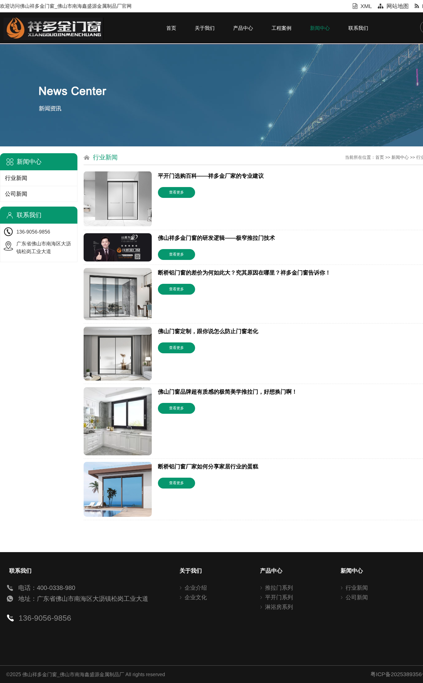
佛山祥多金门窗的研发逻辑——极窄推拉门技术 (216, 238)
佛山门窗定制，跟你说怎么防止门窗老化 (208, 331)
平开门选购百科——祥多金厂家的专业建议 (211, 176)
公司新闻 (16, 194)
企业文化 (196, 597)
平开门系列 (279, 597)
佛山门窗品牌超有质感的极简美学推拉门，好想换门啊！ (227, 392)
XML (366, 6)
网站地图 (397, 6)
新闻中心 (320, 28)
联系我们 (358, 28)
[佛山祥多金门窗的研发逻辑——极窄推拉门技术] (118, 247)
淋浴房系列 (279, 607)
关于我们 (205, 28)
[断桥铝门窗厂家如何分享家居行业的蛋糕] (118, 489)
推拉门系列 (279, 588)
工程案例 (281, 28)
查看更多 (176, 192)
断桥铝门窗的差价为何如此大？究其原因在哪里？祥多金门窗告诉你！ (244, 273)
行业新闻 (16, 178)
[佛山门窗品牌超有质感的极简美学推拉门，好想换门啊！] (118, 421)
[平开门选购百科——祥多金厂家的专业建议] (118, 199)
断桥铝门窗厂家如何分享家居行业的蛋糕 (208, 466)
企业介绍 (196, 588)
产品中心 (243, 28)
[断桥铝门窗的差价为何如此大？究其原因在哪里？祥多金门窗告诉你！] (118, 294)
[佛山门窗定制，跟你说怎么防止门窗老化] (118, 354)
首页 (171, 28)
